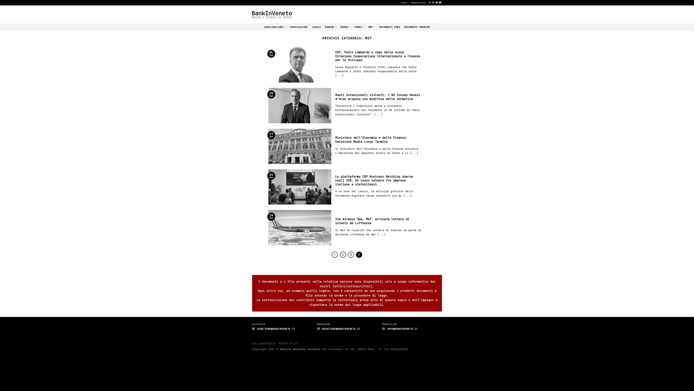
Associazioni (299, 27)
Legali (316, 27)
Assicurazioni (274, 27)
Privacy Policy (288, 343)
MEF (371, 27)
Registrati (419, 2)
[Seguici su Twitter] (437, 2)
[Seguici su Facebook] (430, 2)
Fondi (358, 27)
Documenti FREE (389, 27)
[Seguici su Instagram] (433, 2)
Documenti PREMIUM (417, 27)
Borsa (344, 27)
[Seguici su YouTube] (440, 2)
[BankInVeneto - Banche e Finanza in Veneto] (272, 14)
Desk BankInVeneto (263, 343)
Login (404, 2)
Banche (329, 27)
